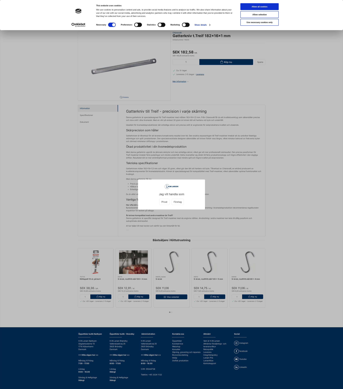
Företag (178, 202)
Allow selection (259, 14)
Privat (164, 202)
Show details (201, 25)
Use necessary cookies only (260, 22)
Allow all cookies (259, 6)
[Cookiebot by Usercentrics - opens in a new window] (78, 25)
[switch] (138, 25)
